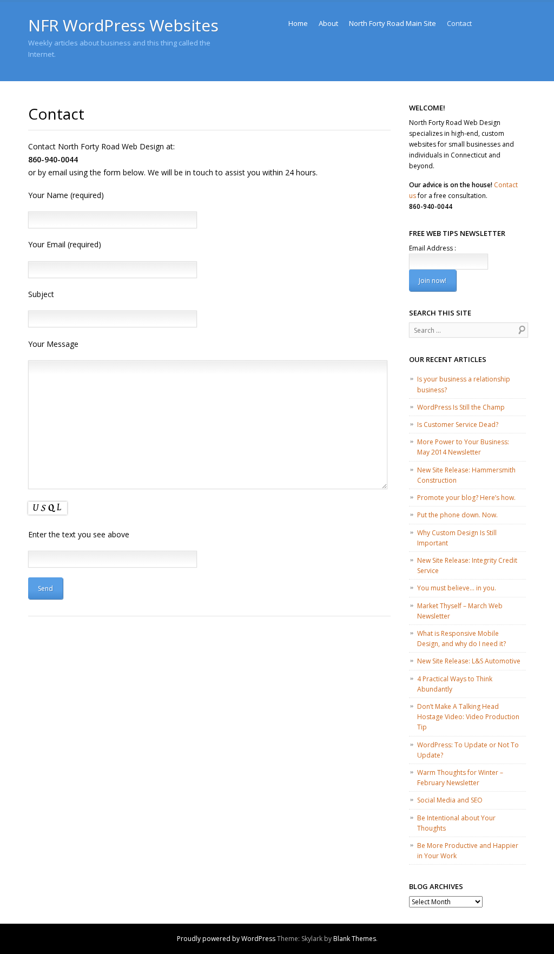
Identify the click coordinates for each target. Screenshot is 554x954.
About (328, 23)
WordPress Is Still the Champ (461, 407)
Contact (459, 23)
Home (298, 23)
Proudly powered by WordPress (226, 938)
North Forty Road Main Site (392, 23)
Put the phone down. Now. (457, 514)
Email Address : (432, 248)
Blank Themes (354, 938)
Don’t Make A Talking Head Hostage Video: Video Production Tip (468, 717)
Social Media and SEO (450, 800)
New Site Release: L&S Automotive (468, 661)
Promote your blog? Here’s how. (466, 497)
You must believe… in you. (456, 588)
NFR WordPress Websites (123, 25)
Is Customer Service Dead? (457, 424)
